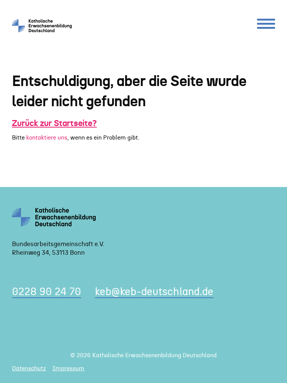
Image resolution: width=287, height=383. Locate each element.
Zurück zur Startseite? (54, 123)
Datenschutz (29, 368)
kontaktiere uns (46, 138)
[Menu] (266, 26)
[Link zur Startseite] (44, 25)
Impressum (68, 368)
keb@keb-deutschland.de (154, 292)
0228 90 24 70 (46, 292)
